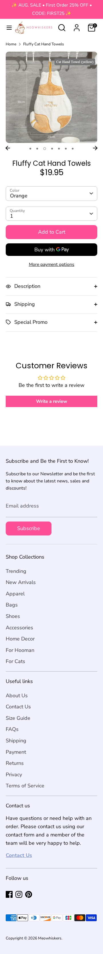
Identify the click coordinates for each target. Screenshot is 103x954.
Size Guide (18, 718)
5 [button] (59, 148)
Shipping (16, 740)
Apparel (15, 593)
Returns (15, 763)
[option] (51, 97)
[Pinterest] (28, 894)
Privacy (14, 774)
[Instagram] (18, 894)
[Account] (76, 26)
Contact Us (18, 706)
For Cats (15, 661)
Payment (16, 752)
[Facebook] (9, 894)
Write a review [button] (51, 401)
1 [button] (30, 148)
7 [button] (73, 148)
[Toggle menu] (6, 28)
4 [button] (52, 148)
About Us (17, 695)
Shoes (13, 616)
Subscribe (28, 528)
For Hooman (20, 650)
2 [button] (37, 148)
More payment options (51, 264)
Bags (12, 604)
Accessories (19, 627)
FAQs (12, 729)
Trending (16, 571)
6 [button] (66, 148)
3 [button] (44, 148)
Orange (18, 195)
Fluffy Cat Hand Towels (43, 44)
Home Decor (20, 638)
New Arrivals (21, 582)
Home (11, 44)
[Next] (95, 148)
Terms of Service (25, 785)
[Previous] (7, 148)
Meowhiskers (50, 938)
